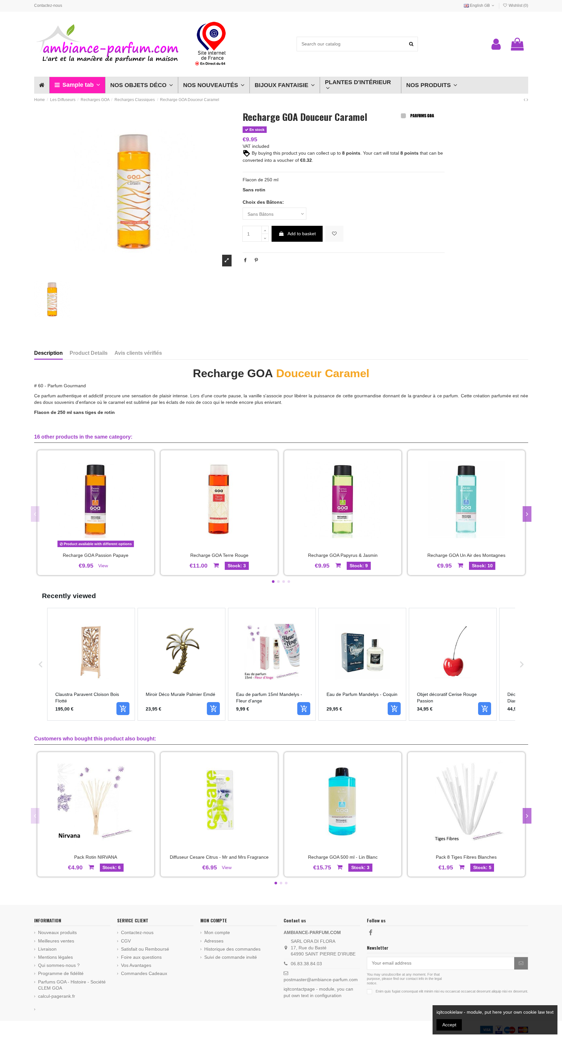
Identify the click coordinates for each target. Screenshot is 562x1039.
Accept (449, 1024)
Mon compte (217, 932)
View (103, 565)
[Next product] (527, 99)
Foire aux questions (141, 957)
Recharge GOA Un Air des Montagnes (466, 555)
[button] (77, 85)
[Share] (245, 260)
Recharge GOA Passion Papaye (95, 555)
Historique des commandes (232, 949)
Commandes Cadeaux (144, 973)
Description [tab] (48, 353)
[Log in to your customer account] (496, 44)
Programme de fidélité (61, 973)
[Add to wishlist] (334, 234)
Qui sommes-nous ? (59, 965)
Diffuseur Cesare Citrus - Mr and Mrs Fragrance (219, 857)
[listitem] (91, 664)
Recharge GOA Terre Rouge (219, 555)
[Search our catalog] (411, 44)
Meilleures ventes (56, 940)
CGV (126, 940)
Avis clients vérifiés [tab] (138, 353)
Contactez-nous (48, 5)
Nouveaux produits (57, 932)
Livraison (47, 949)
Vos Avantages (136, 965)
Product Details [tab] (89, 353)
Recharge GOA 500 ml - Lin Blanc (343, 857)
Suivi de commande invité (230, 957)
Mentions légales (55, 957)
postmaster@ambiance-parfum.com (321, 979)
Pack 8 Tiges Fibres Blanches (466, 857)
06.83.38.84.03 (306, 963)
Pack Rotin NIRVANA (95, 857)
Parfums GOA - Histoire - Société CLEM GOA (72, 985)
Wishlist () (518, 5)
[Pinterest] (256, 260)
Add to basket (302, 233)
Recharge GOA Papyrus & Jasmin (343, 555)
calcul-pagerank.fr (56, 996)
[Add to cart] (122, 708)
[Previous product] (525, 99)
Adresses (213, 940)
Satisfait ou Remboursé (145, 949)
